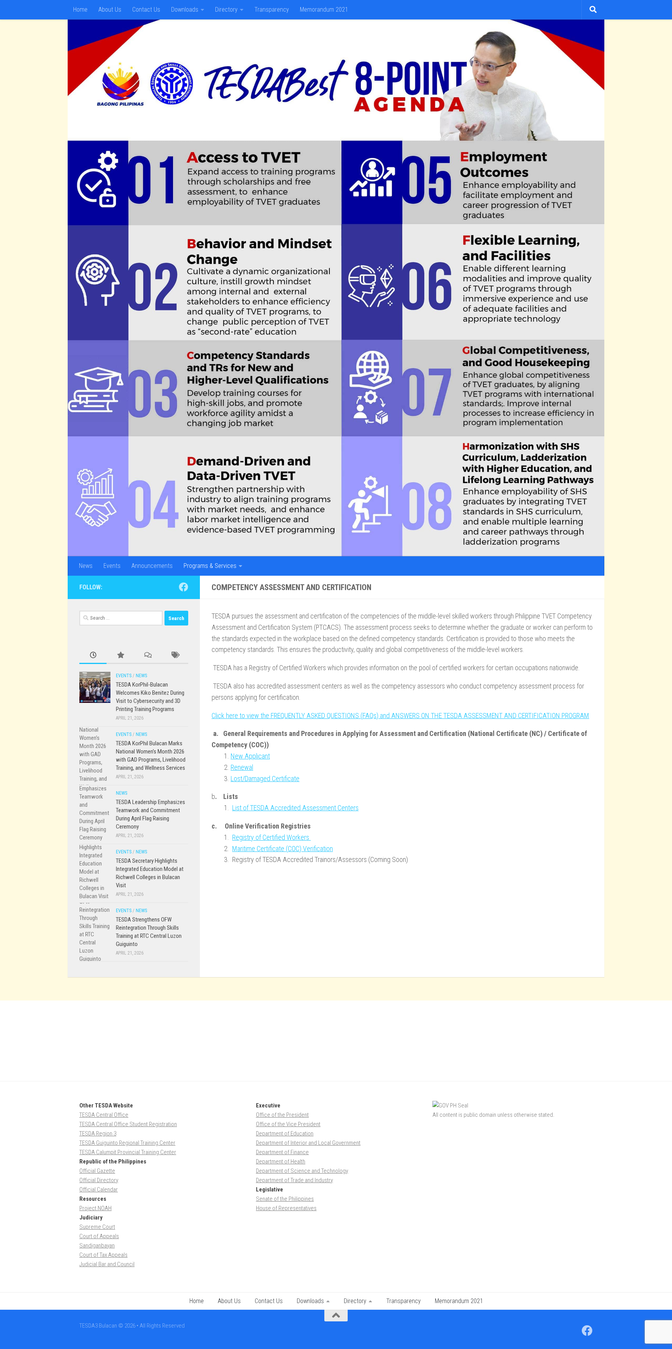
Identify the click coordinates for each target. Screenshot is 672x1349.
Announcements (152, 565)
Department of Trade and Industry (294, 1180)
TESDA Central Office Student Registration (128, 1124)
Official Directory (98, 1180)
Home (80, 9)
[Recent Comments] (147, 655)
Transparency (271, 9)
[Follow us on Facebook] (183, 587)
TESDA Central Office (103, 1114)
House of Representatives (286, 1208)
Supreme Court (97, 1226)
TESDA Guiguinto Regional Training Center (127, 1142)
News (86, 565)
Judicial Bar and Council (107, 1264)
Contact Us (146, 9)
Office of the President (282, 1114)
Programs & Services (210, 565)
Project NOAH (95, 1208)
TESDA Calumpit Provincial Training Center (127, 1152)
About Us (109, 9)
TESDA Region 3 (97, 1133)
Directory (226, 9)
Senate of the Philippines (285, 1198)
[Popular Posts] (120, 655)
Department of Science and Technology (302, 1170)
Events (112, 565)
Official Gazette (97, 1170)
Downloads (184, 9)
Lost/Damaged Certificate (265, 778)
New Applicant (250, 756)
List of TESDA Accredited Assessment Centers (295, 808)
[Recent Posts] (93, 655)
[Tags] (174, 655)
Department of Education (284, 1133)
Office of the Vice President (288, 1124)
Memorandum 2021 (324, 9)
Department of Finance (282, 1152)
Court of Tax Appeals (103, 1254)
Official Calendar (98, 1189)
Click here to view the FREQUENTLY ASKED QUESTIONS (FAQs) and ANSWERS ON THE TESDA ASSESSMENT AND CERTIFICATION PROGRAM (400, 715)
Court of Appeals (99, 1236)
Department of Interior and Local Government (308, 1142)
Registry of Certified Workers (271, 837)
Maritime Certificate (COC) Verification (282, 848)
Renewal (242, 767)
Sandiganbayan (97, 1245)
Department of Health (280, 1161)
